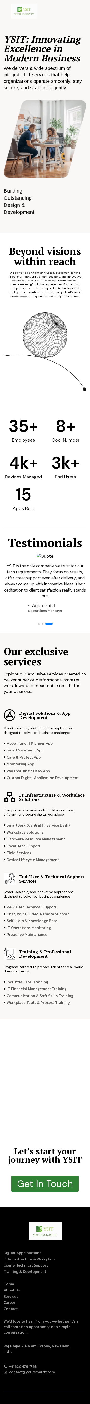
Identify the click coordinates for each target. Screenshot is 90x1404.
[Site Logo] (24, 11)
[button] (39, 624)
